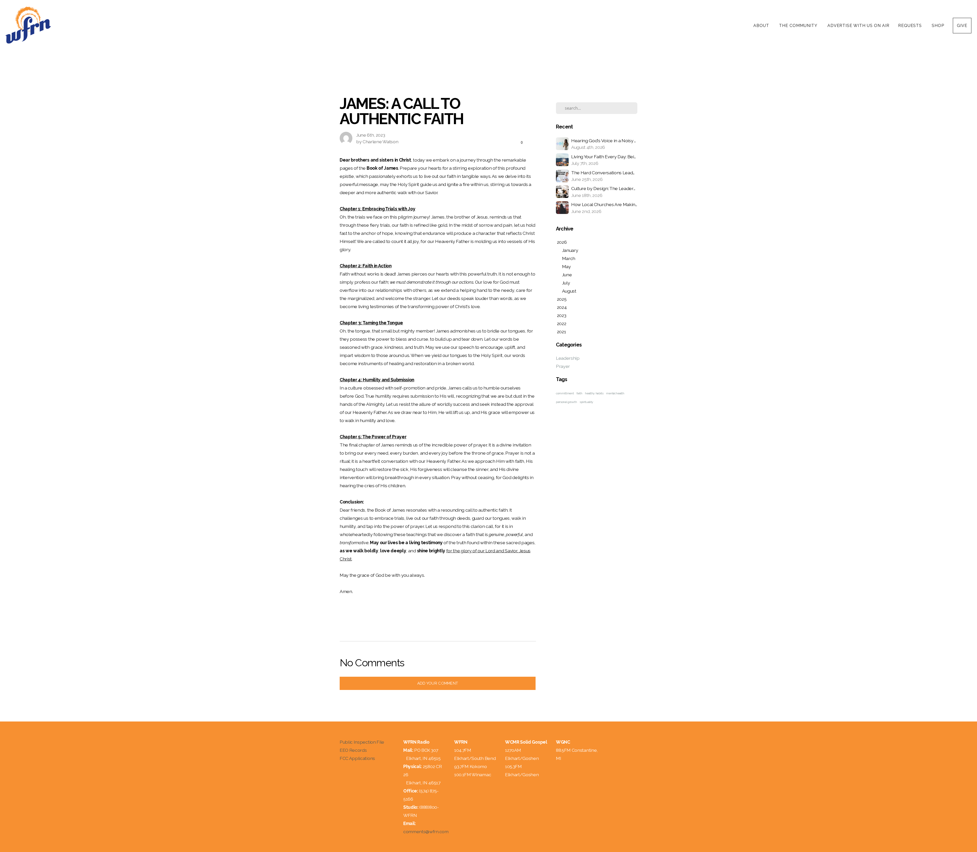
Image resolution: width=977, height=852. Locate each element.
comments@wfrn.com (426, 831)
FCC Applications (357, 758)
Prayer (563, 366)
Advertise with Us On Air (858, 25)
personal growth (566, 402)
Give (962, 25)
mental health (615, 393)
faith (579, 393)
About (761, 25)
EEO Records (353, 750)
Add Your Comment (437, 683)
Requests (910, 25)
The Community (798, 25)
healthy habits (594, 393)
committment (565, 393)
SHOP (938, 25)
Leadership (568, 358)
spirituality (586, 402)
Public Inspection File (362, 742)
